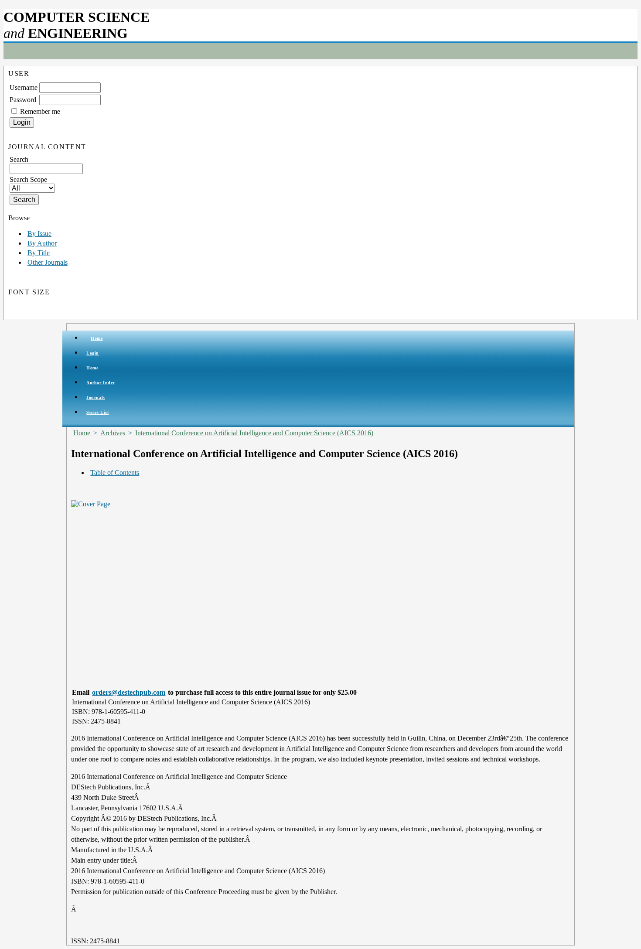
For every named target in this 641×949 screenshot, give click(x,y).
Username (24, 87)
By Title (38, 252)
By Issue (39, 233)
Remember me (40, 111)
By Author (42, 243)
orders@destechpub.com (128, 692)
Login (92, 353)
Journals (95, 397)
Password (23, 99)
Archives (112, 433)
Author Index (100, 382)
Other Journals (47, 262)
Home (96, 338)
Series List (97, 412)
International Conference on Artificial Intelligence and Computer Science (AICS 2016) (254, 433)
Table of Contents (114, 472)
